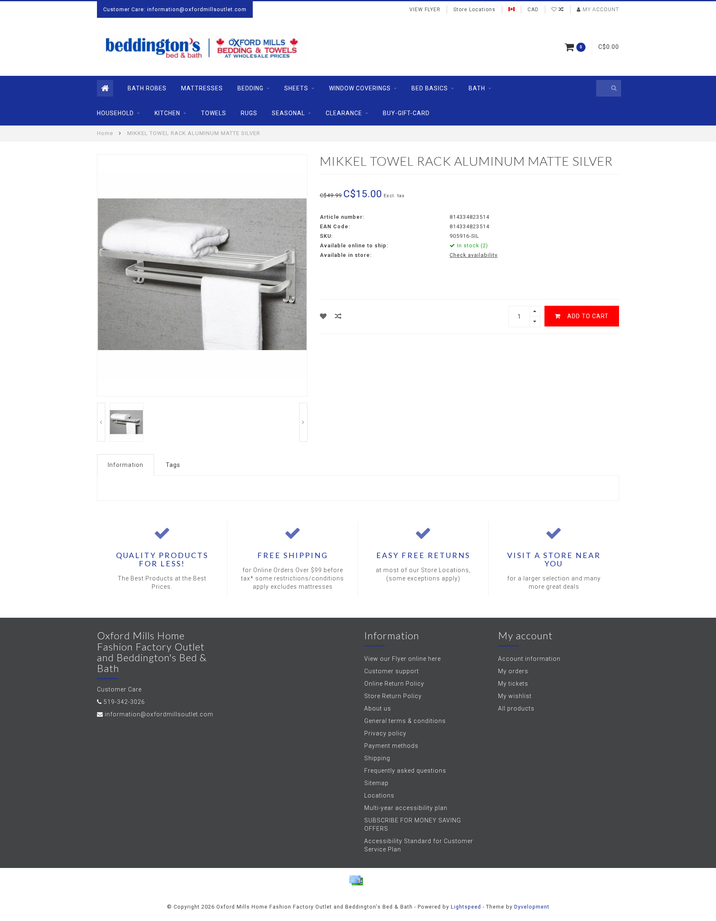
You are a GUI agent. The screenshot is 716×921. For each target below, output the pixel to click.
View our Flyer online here (402, 658)
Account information (529, 658)
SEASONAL (288, 113)
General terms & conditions (405, 721)
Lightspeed (466, 907)
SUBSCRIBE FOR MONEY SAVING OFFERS (412, 824)
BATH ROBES (147, 88)
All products (516, 708)
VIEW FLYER (424, 9)
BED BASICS (429, 88)
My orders (513, 671)
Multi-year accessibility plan (406, 808)
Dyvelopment (531, 907)
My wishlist (515, 696)
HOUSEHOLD (115, 113)
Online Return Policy (394, 683)
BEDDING (250, 88)
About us (377, 708)
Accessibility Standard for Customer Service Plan (418, 845)
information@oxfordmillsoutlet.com (159, 714)
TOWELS (213, 113)
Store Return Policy (393, 696)
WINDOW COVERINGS (360, 88)
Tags (173, 465)
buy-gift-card (406, 113)
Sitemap (376, 783)
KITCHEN (167, 113)
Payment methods (391, 745)
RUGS (249, 113)
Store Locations (474, 9)
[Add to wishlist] (323, 316)
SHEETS (296, 88)
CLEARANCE (344, 113)
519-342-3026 (124, 702)
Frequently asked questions (405, 770)
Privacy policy (385, 733)
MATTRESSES (202, 88)
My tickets (513, 683)
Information (125, 465)
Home (105, 133)
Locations (379, 795)
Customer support (391, 671)
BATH (477, 88)
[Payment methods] (356, 880)
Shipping (377, 758)
